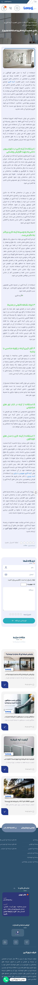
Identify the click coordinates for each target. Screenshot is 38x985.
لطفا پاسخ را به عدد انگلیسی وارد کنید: (21, 580)
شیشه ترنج (33, 23)
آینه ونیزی (31, 476)
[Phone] (6, 979)
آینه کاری (11, 82)
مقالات (25, 546)
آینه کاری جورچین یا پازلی (22, 473)
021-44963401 (10, 828)
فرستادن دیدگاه (20, 621)
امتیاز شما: (27, 615)
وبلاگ (25, 23)
